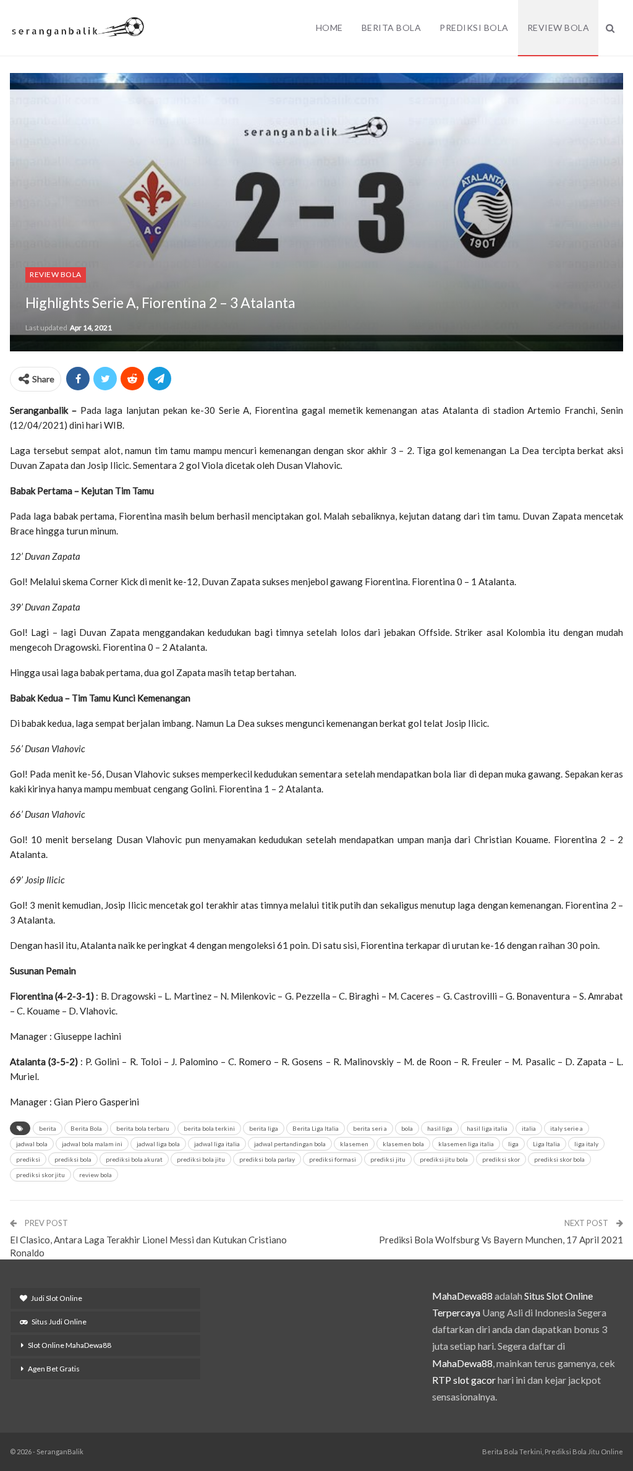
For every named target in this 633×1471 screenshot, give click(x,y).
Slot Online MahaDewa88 (69, 1345)
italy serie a (566, 1128)
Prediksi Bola (474, 27)
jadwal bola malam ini (92, 1143)
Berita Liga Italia (315, 1128)
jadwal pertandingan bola (290, 1143)
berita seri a (370, 1128)
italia (529, 1128)
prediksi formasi (332, 1159)
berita (47, 1128)
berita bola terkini (209, 1128)
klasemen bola (403, 1143)
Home (329, 27)
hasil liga (439, 1128)
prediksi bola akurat (134, 1159)
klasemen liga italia (466, 1143)
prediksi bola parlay (267, 1159)
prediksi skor (501, 1159)
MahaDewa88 (462, 1296)
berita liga (263, 1128)
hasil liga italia (487, 1128)
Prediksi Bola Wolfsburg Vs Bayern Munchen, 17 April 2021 (501, 1239)
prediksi (28, 1159)
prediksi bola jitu (201, 1159)
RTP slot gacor (464, 1380)
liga (513, 1143)
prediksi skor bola (559, 1159)
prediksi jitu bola (444, 1159)
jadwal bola (32, 1143)
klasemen (354, 1143)
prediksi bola (72, 1159)
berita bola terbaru (142, 1128)
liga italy (586, 1143)
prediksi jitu (388, 1159)
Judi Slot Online (56, 1298)
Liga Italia (546, 1143)
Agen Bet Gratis (54, 1368)
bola (407, 1128)
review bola (95, 1174)
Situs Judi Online (59, 1321)
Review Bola (558, 27)
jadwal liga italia (217, 1143)
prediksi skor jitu (40, 1174)
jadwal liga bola (158, 1143)
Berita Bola (392, 27)
